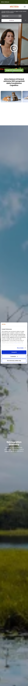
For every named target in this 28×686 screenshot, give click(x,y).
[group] (11, 96)
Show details (20, 348)
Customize (13, 356)
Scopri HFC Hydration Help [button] (14, 70)
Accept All (14, 352)
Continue (11, 20)
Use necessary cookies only (14, 360)
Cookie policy (17, 343)
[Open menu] (24, 6)
